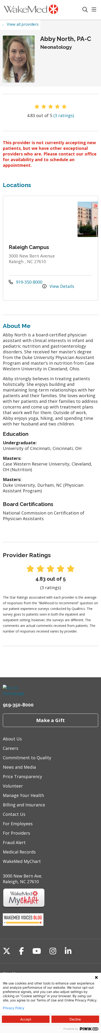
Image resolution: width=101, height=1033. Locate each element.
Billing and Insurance (24, 805)
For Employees (18, 823)
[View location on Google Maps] (40, 219)
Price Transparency (22, 776)
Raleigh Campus (29, 247)
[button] (95, 9)
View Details (61, 286)
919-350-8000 (28, 282)
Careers (10, 748)
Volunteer (13, 786)
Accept (25, 1019)
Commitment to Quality (27, 757)
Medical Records (19, 852)
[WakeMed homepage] (42, 10)
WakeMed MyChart (22, 861)
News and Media (19, 767)
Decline (75, 1019)
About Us (12, 739)
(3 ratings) (63, 115)
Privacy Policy (13, 1008)
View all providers (23, 24)
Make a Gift (50, 720)
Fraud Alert (14, 842)
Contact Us (14, 814)
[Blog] (23, 924)
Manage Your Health (23, 795)
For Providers (16, 833)
